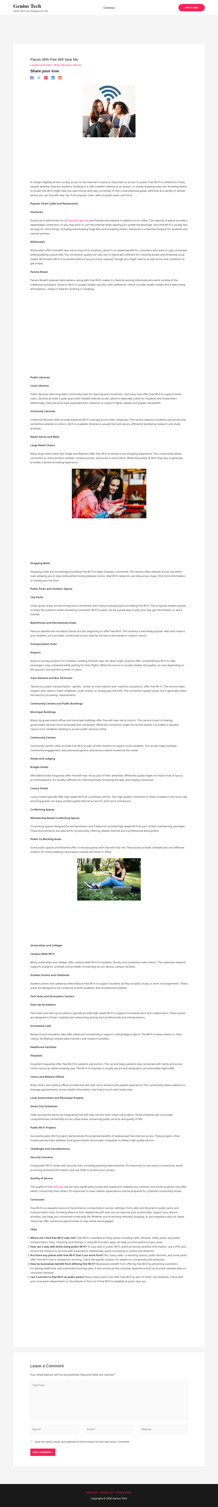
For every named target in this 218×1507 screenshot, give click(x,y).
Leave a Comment (41, 65)
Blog (57, 65)
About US (92, 1492)
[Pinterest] (46, 78)
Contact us (106, 1492)
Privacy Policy (124, 1492)
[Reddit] (60, 78)
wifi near (58, 1187)
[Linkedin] (53, 78)
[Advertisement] (109, 34)
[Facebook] (32, 78)
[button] (191, 7)
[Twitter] (39, 78)
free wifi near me (78, 220)
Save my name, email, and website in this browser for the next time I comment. (82, 1441)
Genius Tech (27, 6)
